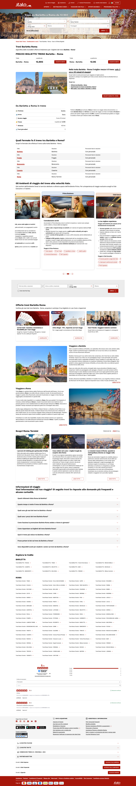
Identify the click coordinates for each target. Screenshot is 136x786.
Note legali (54, 778)
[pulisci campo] (64, 21)
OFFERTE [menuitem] (46, 7)
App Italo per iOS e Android (60, 724)
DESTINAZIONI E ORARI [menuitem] (60, 7)
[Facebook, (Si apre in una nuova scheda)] (17, 721)
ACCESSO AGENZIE (114, 773)
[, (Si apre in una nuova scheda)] (20, 721)
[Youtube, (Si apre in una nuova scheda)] (32, 721)
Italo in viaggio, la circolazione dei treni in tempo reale (100, 732)
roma (19, 177)
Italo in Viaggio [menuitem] (51, 2)
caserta (20, 170)
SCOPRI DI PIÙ (44, 338)
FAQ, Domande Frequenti (93, 722)
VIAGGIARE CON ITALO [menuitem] (77, 7)
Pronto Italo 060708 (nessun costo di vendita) (66, 728)
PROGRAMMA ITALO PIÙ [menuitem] (111, 7)
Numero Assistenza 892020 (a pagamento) (98, 726)
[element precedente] (64, 274)
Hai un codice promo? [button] (32, 30)
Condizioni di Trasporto (35, 778)
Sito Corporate (88, 778)
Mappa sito (47, 778)
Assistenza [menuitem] (63, 2)
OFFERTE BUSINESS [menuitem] (94, 7)
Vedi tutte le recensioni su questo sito (43, 676)
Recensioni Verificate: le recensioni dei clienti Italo (66, 734)
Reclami (25, 778)
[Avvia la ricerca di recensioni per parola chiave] (120, 685)
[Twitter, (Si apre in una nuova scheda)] (28, 721)
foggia (19, 158)
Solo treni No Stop (25, 291)
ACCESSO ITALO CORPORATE (112, 768)
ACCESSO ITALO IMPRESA (113, 763)
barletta (20, 152)
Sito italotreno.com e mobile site (62, 730)
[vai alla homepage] (24, 5)
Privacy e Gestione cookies (66, 778)
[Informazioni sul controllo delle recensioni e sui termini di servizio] (50, 673)
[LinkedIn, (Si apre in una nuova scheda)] (24, 721)
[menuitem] (109, 3)
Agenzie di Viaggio (58, 722)
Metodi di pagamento (59, 732)
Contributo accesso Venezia (101, 778)
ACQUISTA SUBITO (61, 62)
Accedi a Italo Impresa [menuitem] (101, 2)
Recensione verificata (116, 690)
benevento (21, 164)
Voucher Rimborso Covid (92, 734)
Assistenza (19, 778)
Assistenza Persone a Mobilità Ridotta (96, 730)
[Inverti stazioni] (68, 21)
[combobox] (45, 22)
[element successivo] (72, 274)
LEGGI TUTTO (116, 382)
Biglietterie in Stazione (59, 726)
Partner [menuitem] (72, 2)
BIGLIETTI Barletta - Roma (110, 96)
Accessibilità (78, 778)
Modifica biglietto (90, 724)
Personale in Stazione (92, 728)
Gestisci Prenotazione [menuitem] (85, 2)
